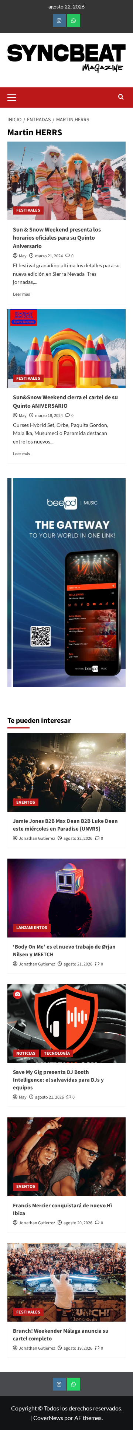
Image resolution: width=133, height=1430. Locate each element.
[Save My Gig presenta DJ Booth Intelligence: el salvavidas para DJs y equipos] (66, 1023)
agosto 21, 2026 (78, 964)
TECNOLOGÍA (57, 1053)
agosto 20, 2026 (78, 1223)
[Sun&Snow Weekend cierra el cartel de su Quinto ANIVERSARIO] (66, 348)
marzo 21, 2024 (49, 256)
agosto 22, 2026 (78, 838)
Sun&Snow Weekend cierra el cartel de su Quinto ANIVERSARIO (65, 401)
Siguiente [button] (116, 586)
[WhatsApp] (73, 20)
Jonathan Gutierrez (37, 838)
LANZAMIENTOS (31, 928)
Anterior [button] (16, 586)
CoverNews (48, 1417)
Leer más (21, 294)
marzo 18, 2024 (49, 416)
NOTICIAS (25, 1053)
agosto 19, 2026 (78, 1348)
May (23, 256)
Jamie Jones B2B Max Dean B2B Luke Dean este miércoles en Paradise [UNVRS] (65, 825)
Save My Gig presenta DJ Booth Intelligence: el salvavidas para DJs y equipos (58, 1080)
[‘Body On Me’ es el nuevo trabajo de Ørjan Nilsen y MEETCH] (66, 898)
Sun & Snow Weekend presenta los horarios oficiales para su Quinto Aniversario (57, 238)
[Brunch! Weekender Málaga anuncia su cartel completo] (66, 1282)
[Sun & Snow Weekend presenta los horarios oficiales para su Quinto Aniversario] (66, 181)
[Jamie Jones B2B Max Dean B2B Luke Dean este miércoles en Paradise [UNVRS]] (66, 772)
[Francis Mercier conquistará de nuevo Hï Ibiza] (66, 1156)
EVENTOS (25, 802)
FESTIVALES (28, 210)
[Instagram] (59, 20)
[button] (14, 96)
